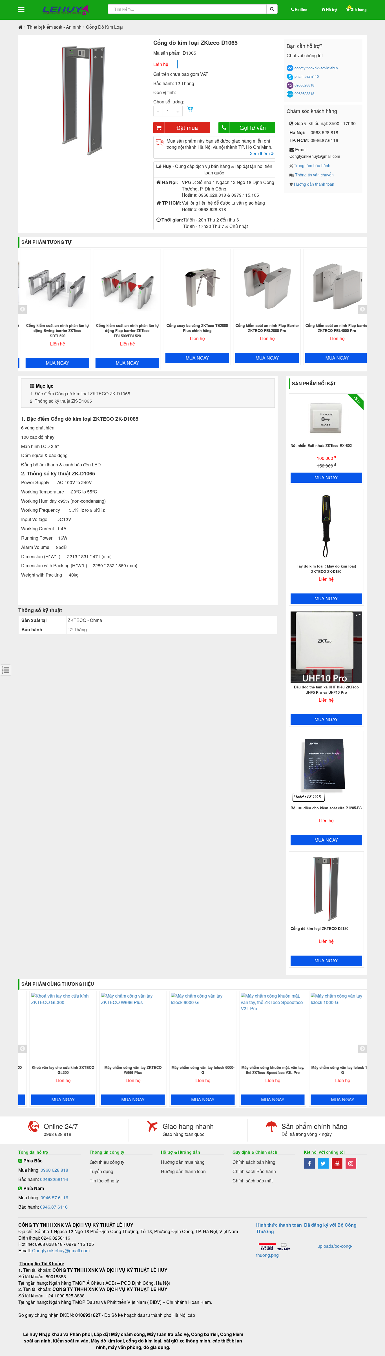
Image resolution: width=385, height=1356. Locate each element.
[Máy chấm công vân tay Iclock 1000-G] (333, 1028)
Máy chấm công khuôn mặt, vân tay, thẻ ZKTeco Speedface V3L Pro (263, 1070)
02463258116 (54, 1179)
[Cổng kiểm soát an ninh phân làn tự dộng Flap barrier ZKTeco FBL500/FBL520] (123, 286)
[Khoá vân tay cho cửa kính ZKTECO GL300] (53, 1028)
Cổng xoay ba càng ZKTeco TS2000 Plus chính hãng (193, 328)
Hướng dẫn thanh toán (183, 1171)
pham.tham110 (307, 76)
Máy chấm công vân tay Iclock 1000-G (333, 1070)
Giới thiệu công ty (107, 1162)
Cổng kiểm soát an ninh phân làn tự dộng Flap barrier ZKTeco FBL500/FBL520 (123, 330)
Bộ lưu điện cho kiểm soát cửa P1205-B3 (326, 807)
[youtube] (338, 1163)
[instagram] (351, 1163)
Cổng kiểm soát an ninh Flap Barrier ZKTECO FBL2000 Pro (263, 328)
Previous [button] (22, 309)
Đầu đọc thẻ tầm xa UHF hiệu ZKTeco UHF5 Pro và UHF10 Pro (326, 689)
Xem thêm (260, 153)
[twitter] (324, 1163)
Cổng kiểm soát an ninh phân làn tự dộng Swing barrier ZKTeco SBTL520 (53, 330)
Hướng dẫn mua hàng (183, 1162)
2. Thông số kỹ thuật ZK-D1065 (61, 401)
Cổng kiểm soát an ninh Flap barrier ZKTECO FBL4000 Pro (332, 328)
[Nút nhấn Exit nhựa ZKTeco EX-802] (326, 418)
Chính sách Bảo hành (254, 1171)
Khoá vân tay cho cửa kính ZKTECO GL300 (53, 1070)
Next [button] (362, 309)
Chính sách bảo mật (253, 1180)
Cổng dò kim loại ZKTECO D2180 (319, 928)
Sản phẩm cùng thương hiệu (57, 984)
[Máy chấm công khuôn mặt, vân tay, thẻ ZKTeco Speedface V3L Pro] (263, 1028)
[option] (53, 309)
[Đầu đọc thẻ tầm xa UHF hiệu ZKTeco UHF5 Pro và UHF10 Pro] (326, 647)
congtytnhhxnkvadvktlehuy (316, 67)
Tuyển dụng (101, 1171)
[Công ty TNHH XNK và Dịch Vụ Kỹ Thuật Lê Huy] (65, 10)
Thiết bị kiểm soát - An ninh (54, 27)
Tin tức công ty (104, 1180)
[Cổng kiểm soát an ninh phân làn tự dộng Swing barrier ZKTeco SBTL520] (53, 286)
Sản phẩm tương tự (46, 242)
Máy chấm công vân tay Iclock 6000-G (193, 1070)
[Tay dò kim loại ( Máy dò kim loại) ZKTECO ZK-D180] (326, 526)
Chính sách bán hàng (254, 1162)
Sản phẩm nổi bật (314, 383)
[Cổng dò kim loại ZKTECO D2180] (326, 889)
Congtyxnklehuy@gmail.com (61, 1250)
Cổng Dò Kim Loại (104, 27)
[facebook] (311, 1163)
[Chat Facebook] (290, 68)
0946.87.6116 (54, 1197)
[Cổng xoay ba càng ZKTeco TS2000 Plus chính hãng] (193, 286)
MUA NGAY (53, 363)
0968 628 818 (54, 1170)
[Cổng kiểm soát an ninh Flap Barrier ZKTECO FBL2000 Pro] (263, 286)
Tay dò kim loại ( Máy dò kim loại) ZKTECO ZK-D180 (326, 568)
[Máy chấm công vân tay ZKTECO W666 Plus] (123, 1028)
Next (153, 100)
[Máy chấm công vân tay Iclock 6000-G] (193, 1028)
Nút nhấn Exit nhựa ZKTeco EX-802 (321, 445)
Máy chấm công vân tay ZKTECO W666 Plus (123, 1070)
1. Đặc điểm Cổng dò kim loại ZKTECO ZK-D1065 (80, 393)
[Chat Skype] (290, 77)
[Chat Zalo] (290, 94)
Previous (14, 100)
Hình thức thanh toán (279, 1225)
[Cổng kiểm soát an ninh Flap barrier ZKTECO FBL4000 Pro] (333, 286)
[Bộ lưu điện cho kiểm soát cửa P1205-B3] (326, 768)
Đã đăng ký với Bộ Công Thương (306, 1228)
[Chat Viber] (290, 85)
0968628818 (304, 85)
